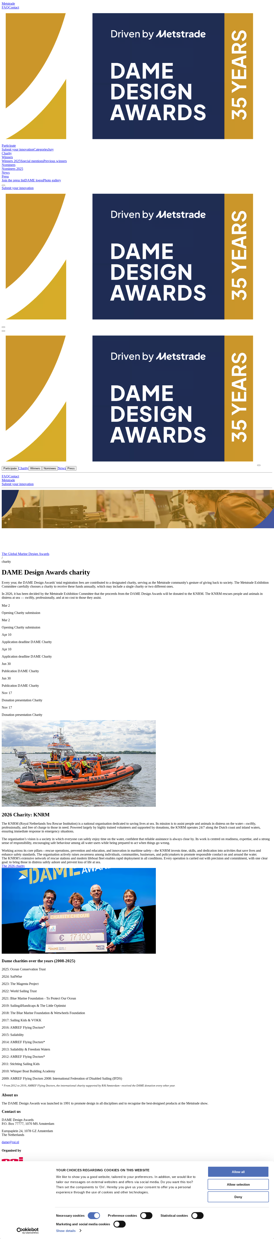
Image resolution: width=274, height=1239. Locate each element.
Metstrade (8, 3)
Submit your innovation (18, 188)
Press (5, 176)
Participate (9, 145)
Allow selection (238, 1184)
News (6, 172)
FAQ (5, 7)
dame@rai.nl (10, 1142)
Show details (66, 1230)
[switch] (146, 1215)
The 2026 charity (13, 866)
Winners (7, 157)
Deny (238, 1197)
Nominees (8, 165)
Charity (7, 153)
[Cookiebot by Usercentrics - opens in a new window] (27, 1230)
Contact (14, 7)
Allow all (238, 1172)
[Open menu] (3, 331)
